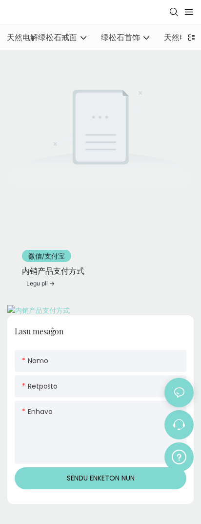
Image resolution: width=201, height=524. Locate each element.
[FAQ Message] (179, 455)
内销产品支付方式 (53, 270)
